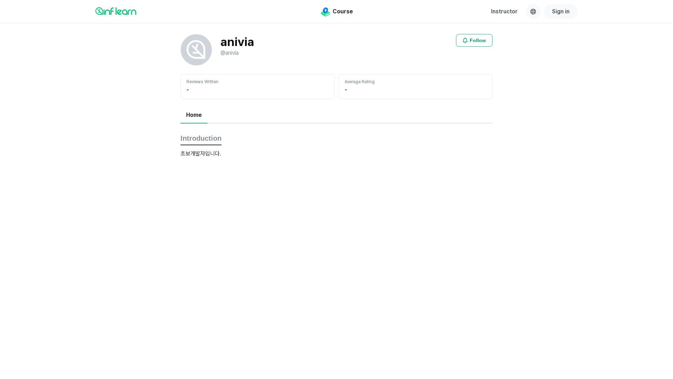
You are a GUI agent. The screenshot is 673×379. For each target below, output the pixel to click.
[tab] (194, 115)
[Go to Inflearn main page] (115, 10)
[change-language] (533, 11)
